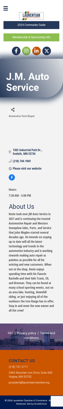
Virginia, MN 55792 (20, 377)
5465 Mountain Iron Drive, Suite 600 (30, 373)
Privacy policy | (28, 333)
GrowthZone (40, 403)
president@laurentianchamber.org (29, 383)
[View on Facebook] (12, 179)
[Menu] (6, 8)
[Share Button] (13, 109)
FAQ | (12, 333)
